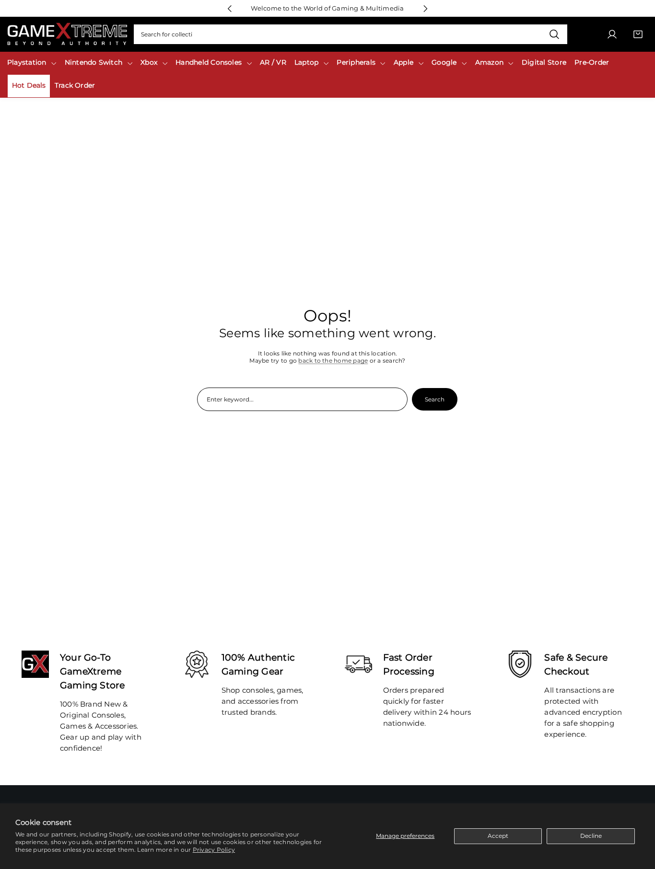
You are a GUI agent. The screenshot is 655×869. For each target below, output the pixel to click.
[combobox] (350, 34)
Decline (591, 835)
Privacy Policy (214, 849)
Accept (498, 835)
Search (434, 399)
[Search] (554, 34)
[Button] (229, 8)
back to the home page (333, 360)
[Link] (67, 34)
